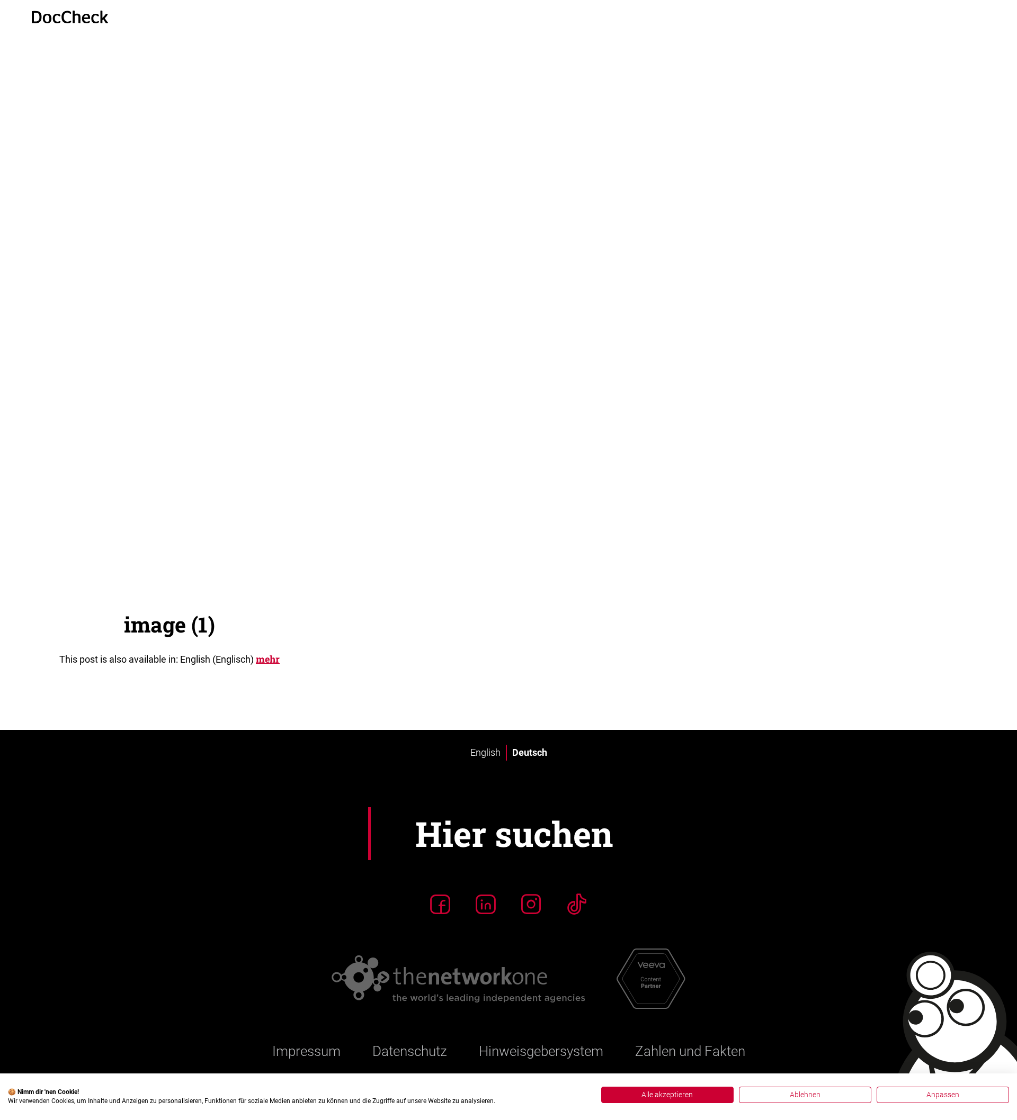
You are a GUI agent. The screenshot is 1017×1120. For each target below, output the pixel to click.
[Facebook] (440, 875)
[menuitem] (485, 723)
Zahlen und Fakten (690, 1022)
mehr (268, 630)
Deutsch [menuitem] (529, 723)
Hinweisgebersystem (541, 1022)
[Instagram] (531, 875)
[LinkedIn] (485, 875)
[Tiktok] (577, 875)
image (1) (169, 595)
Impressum (306, 1022)
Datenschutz (409, 1022)
